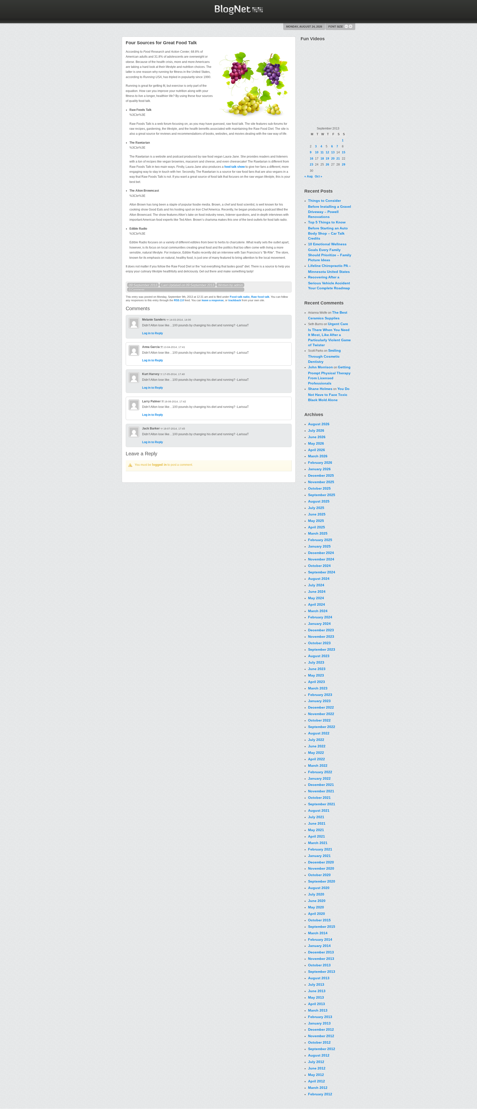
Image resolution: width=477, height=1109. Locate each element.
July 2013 (316, 984)
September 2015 (321, 927)
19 (327, 158)
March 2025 (317, 533)
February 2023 (320, 695)
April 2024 (316, 604)
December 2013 (321, 952)
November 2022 (321, 714)
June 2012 (316, 1068)
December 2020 (321, 862)
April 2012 (316, 1081)
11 (322, 152)
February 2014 (320, 939)
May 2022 (316, 753)
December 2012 (321, 1029)
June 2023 (316, 669)
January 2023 (319, 701)
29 (343, 164)
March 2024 (317, 611)
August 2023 (318, 656)
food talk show (234, 167)
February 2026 (320, 463)
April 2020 (316, 914)
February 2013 (320, 1017)
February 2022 (320, 772)
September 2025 (321, 495)
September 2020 (321, 881)
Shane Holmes (320, 389)
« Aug (308, 176)
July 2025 (316, 508)
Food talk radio (240, 296)
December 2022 (321, 707)
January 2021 (319, 856)
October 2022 (319, 720)
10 (316, 152)
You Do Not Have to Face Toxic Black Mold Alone (329, 394)
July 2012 (316, 1062)
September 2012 (321, 1049)
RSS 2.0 (179, 300)
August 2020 (318, 888)
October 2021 (319, 798)
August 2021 (318, 810)
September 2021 (321, 804)
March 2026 (317, 456)
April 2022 (316, 759)
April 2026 (316, 450)
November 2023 (321, 637)
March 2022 (317, 766)
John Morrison (320, 367)
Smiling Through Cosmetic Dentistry (324, 355)
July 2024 (316, 585)
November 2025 (321, 482)
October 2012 (319, 1042)
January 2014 (319, 946)
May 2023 (316, 675)
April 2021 (316, 836)
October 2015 (319, 920)
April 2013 (316, 1004)
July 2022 (316, 740)
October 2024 (319, 566)
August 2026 (318, 424)
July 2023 (316, 662)
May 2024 (316, 598)
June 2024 (316, 592)
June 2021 (316, 823)
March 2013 (317, 1010)
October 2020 (319, 875)
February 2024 (320, 617)
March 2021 (317, 843)
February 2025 (320, 540)
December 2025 (321, 475)
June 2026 (316, 437)
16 (311, 158)
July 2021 (316, 817)
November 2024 (321, 559)
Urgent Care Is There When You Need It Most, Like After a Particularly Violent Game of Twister (329, 334)
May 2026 (316, 443)
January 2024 (319, 624)
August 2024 (318, 579)
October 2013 (319, 965)
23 (311, 164)
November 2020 (321, 868)
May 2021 (316, 830)
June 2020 (316, 901)
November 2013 (321, 959)
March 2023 (317, 688)
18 (322, 158)
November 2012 (321, 1036)
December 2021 (321, 785)
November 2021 (321, 791)
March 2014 (317, 933)
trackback (234, 300)
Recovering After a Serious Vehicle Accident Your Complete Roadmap (329, 282)
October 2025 (319, 488)
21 (338, 158)
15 (343, 152)
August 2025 (318, 501)
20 (333, 158)
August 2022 (318, 733)
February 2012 (320, 1094)
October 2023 (319, 643)
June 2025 (316, 514)
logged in (159, 465)
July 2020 (316, 894)
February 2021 (320, 849)
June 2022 (316, 746)
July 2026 (316, 430)
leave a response (213, 300)
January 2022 (319, 778)
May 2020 (316, 907)
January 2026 (319, 469)
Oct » (318, 176)
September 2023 (321, 649)
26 (327, 164)
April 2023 (316, 682)
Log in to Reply (152, 333)
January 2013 (319, 1023)
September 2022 (321, 727)
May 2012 (316, 1075)
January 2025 (319, 546)
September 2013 (321, 972)
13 (333, 152)
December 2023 (321, 630)
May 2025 (316, 521)
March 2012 (317, 1088)
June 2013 (316, 991)
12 (327, 152)
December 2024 (321, 553)
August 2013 (318, 978)
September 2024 (321, 572)
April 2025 (316, 527)
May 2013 (316, 997)
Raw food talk (260, 296)
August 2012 (318, 1055)
